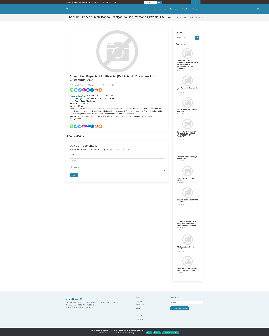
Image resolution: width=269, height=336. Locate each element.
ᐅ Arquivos (139, 308)
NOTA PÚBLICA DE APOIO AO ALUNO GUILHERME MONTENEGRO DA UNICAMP (187, 134)
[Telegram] (76, 90)
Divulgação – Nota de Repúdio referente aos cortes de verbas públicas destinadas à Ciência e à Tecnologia (187, 64)
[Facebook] (88, 90)
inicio (179, 17)
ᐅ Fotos (138, 312)
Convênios (174, 9)
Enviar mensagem (180, 308)
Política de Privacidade (170, 333)
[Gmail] (96, 90)
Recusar (157, 333)
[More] (100, 90)
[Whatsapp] (71, 90)
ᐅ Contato (139, 319)
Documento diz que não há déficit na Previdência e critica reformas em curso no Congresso (187, 224)
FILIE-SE (195, 2)
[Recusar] (266, 332)
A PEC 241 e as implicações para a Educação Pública (187, 269)
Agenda (163, 9)
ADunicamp (74, 298)
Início (145, 9)
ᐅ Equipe (139, 315)
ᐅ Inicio (138, 297)
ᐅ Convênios (140, 304)
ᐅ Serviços (139, 301)
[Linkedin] (92, 90)
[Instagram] (84, 90)
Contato (185, 9)
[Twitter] (80, 90)
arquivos (186, 17)
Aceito (149, 333)
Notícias (153, 9)
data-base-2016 (197, 17)
